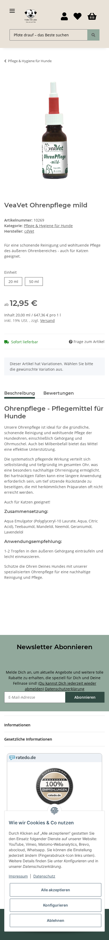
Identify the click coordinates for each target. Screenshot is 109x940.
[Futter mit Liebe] (30, 16)
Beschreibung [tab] (19, 393)
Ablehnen (55, 920)
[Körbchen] (92, 16)
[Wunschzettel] (77, 16)
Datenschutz (44, 876)
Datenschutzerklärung (64, 688)
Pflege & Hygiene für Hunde (48, 225)
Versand (47, 320)
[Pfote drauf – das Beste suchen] (93, 35)
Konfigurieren (55, 905)
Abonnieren (85, 697)
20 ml (13, 281)
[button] (64, 16)
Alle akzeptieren (55, 890)
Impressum (18, 876)
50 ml (34, 281)
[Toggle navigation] (12, 8)
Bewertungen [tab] (58, 393)
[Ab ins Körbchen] (8, 77)
